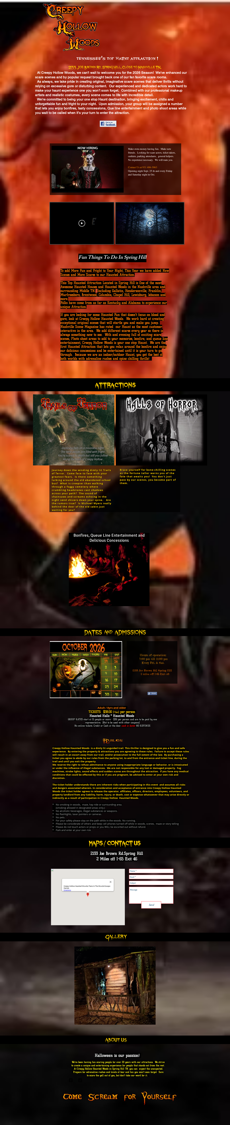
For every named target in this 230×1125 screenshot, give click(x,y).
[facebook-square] (71, 1080)
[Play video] (82, 223)
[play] (149, 1022)
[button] (120, 190)
